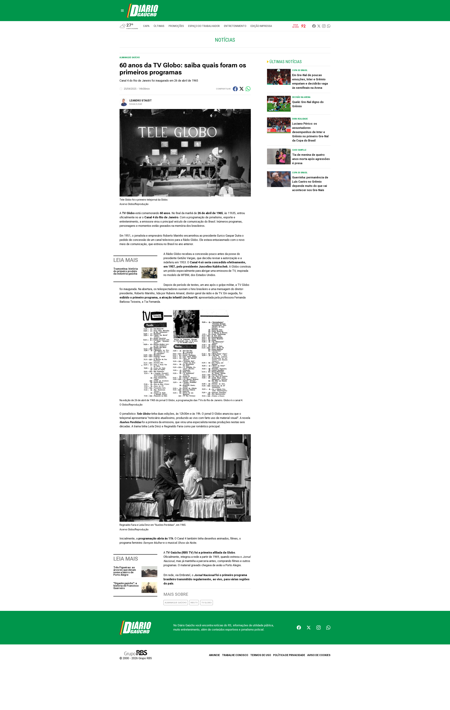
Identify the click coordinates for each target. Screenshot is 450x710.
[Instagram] (324, 26)
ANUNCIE (214, 655)
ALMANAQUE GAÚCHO (176, 602)
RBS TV (194, 602)
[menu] (122, 10)
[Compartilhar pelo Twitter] (241, 88)
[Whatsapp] (328, 26)
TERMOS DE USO (260, 655)
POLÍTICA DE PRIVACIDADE (289, 655)
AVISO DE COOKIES (318, 655)
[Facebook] (314, 26)
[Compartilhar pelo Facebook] (235, 88)
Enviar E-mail (135, 103)
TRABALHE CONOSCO (235, 655)
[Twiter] (319, 26)
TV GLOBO (206, 602)
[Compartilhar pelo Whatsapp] (248, 89)
